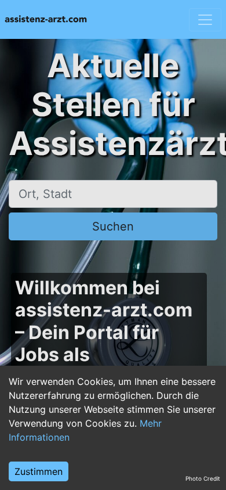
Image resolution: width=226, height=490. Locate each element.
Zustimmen (38, 471)
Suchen (113, 226)
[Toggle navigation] (205, 19)
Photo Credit (202, 478)
